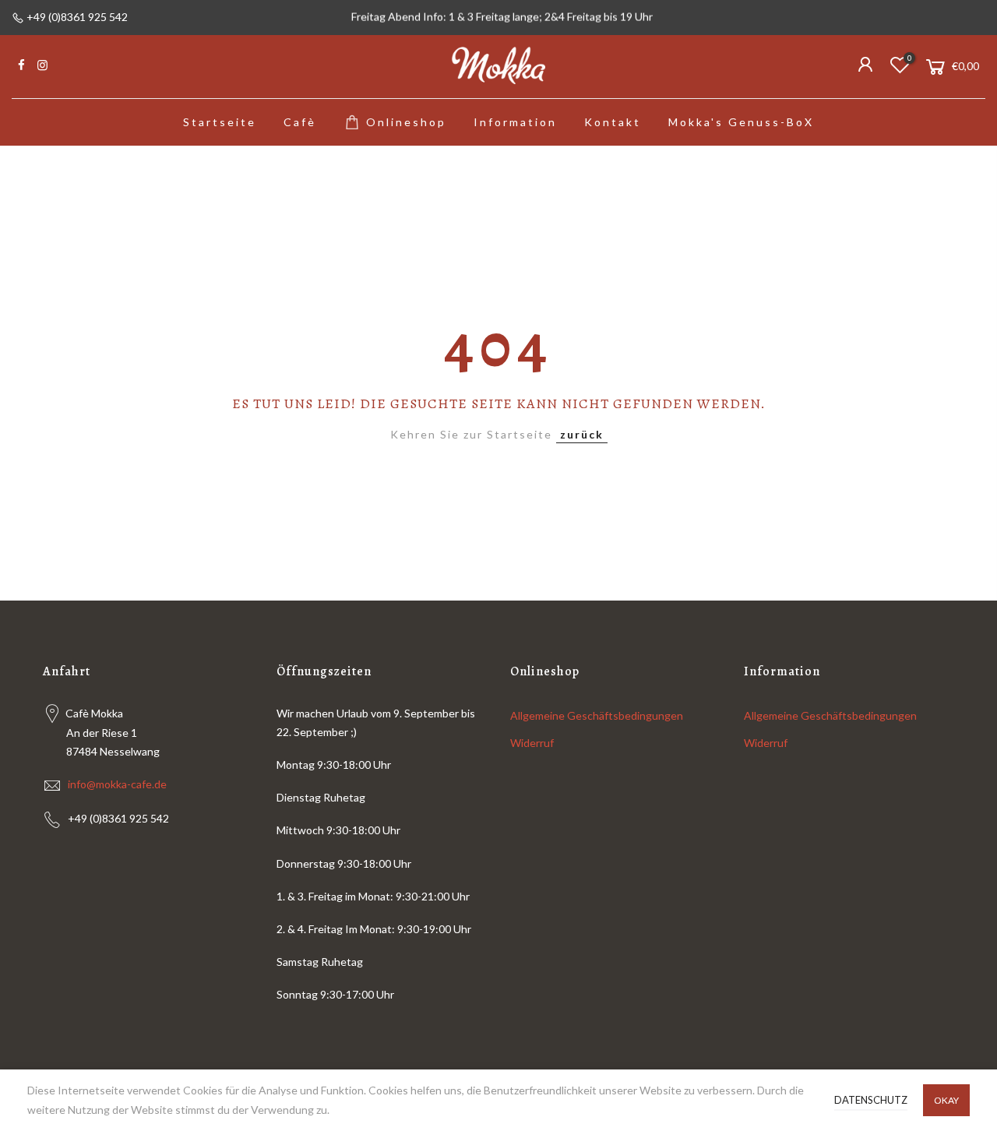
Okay (946, 1100)
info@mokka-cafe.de (117, 784)
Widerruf (532, 742)
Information (515, 122)
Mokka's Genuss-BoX (741, 122)
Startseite (219, 122)
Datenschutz (870, 1100)
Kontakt (612, 122)
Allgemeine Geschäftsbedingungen (596, 715)
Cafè (300, 122)
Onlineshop (406, 122)
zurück (582, 434)
